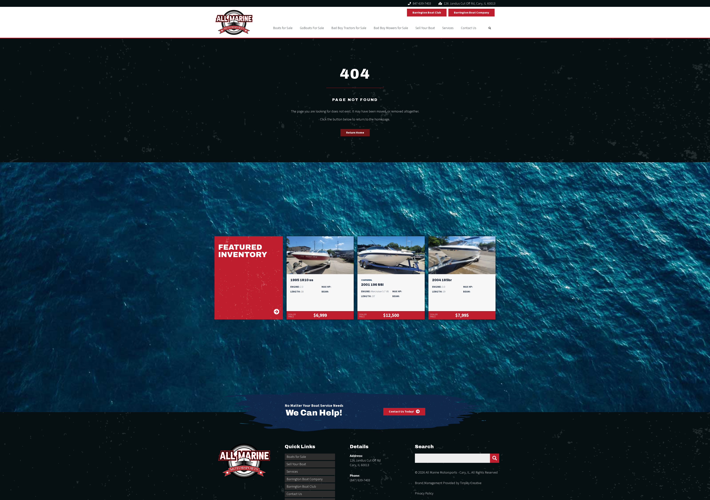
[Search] (494, 458)
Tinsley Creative (470, 483)
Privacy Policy (424, 493)
